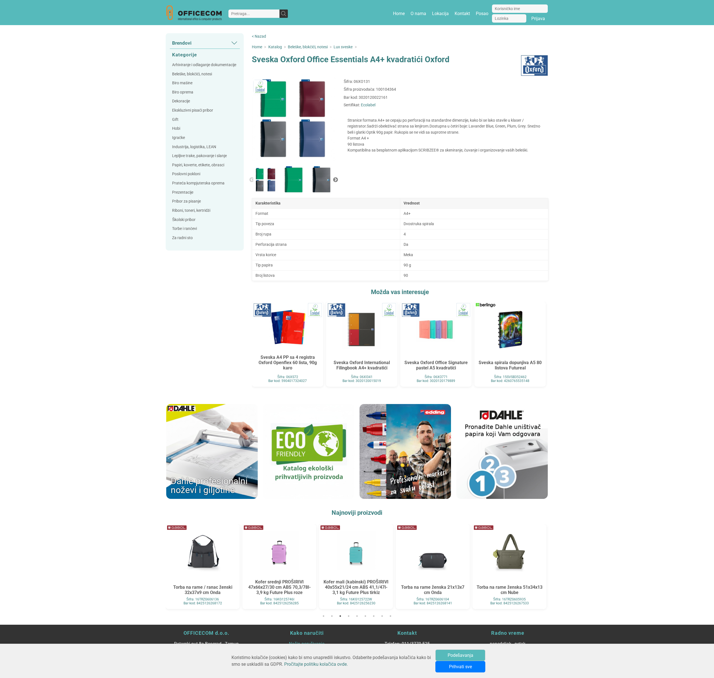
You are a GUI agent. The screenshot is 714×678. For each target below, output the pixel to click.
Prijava (538, 18)
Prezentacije (182, 192)
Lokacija (440, 13)
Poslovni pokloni (186, 174)
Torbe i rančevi (184, 228)
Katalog (275, 47)
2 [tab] (332, 616)
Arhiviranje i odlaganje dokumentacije (204, 64)
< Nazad (259, 36)
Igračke (178, 137)
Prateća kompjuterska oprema (198, 183)
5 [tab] (357, 616)
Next (335, 180)
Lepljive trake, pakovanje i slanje (199, 155)
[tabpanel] (203, 566)
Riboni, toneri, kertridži (191, 210)
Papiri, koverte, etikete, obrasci (198, 165)
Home (399, 13)
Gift (175, 119)
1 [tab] (323, 616)
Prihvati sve (460, 666)
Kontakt (462, 13)
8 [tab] (382, 616)
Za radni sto (182, 237)
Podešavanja (460, 655)
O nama (418, 13)
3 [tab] (340, 616)
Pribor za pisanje (186, 201)
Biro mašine (182, 83)
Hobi (176, 128)
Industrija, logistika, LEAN (194, 147)
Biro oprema (182, 92)
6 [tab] (365, 616)
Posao (482, 13)
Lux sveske (343, 47)
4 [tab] (348, 616)
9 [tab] (390, 616)
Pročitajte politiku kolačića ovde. (316, 664)
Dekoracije (181, 101)
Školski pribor (184, 219)
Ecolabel (368, 105)
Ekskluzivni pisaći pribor (192, 110)
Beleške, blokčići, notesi (192, 74)
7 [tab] (374, 616)
